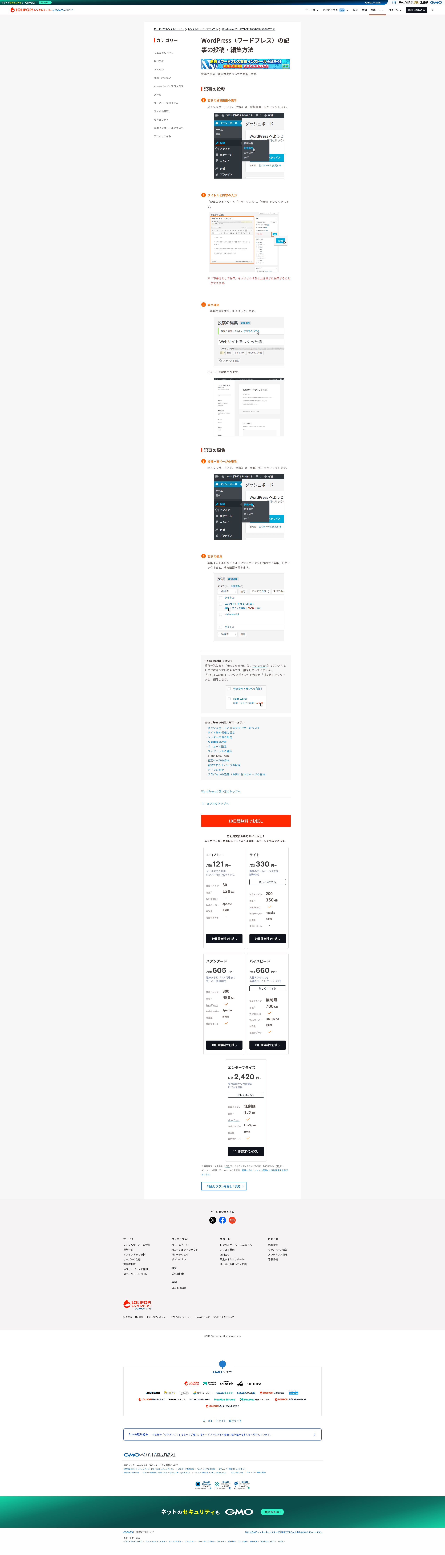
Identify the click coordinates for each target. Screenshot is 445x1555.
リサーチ (220, 1541)
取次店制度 (129, 1264)
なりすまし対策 (237, 1472)
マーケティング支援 (206, 1541)
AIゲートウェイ (180, 1254)
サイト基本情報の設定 (221, 732)
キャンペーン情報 (277, 1249)
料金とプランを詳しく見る (224, 1186)
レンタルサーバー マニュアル (236, 1244)
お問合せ (225, 1254)
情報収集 (231, 1541)
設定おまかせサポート (232, 1259)
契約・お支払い (162, 78)
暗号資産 (253, 1541)
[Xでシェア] (212, 1219)
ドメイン (159, 69)
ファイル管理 (161, 111)
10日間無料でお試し (246, 821)
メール (157, 94)
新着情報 (273, 1244)
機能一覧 (128, 1249)
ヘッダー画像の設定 (220, 737)
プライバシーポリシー (181, 1317)
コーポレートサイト (214, 1420)
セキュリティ (161, 119)
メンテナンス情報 (278, 1254)
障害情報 (273, 1259)
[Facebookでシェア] (222, 1219)
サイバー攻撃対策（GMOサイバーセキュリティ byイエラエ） (167, 1472)
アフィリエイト (162, 136)
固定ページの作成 (219, 760)
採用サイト (235, 1420)
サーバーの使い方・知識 (233, 1264)
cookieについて (202, 1317)
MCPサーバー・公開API (136, 1269)
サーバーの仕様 (131, 1259)
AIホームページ (180, 1244)
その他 (280, 1541)
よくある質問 (227, 1249)
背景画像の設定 (217, 742)
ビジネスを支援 (175, 1541)
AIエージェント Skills (135, 1274)
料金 (355, 10)
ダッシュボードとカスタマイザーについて (234, 728)
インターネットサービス (133, 1541)
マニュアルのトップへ (215, 803)
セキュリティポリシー (157, 1317)
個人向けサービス (268, 1541)
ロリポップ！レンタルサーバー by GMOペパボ (41, 10)
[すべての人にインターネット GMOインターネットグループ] (421, 2)
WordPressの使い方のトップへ (221, 791)
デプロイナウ (179, 1259)
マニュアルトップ (163, 52)
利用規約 (127, 1317)
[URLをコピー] (232, 1219)
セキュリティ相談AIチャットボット (232, 1468)
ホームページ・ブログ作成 (168, 86)
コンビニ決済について (223, 1317)
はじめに (159, 61)
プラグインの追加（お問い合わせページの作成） (238, 774)
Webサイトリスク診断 (206, 1469)
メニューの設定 (217, 746)
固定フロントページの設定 (224, 765)
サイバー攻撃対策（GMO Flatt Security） (210, 1472)
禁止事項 (139, 1317)
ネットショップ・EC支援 (155, 1541)
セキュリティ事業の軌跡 (256, 1472)
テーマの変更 (216, 769)
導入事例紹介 (179, 1288)
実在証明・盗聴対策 (131, 1472)
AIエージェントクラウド (185, 1249)
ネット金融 (242, 1541)
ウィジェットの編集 (220, 751)
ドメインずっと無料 (134, 1254)
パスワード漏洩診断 (186, 1469)
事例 (364, 10)
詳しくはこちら (267, 882)
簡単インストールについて (168, 128)
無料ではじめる (416, 9)
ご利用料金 (178, 1273)
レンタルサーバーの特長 (136, 1244)
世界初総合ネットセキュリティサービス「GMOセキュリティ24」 (149, 1469)
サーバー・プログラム (166, 103)
